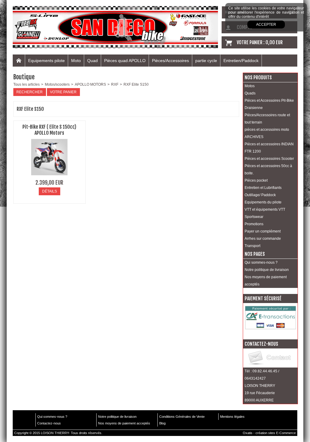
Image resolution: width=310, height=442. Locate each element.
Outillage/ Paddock (260, 195)
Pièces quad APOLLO (125, 60)
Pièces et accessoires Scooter (269, 159)
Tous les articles (26, 84)
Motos (250, 86)
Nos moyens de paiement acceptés (266, 280)
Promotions (254, 224)
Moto (76, 60)
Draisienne (254, 108)
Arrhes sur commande (263, 238)
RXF (114, 84)
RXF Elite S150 (136, 84)
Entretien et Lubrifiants (263, 188)
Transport (252, 246)
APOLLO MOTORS (90, 84)
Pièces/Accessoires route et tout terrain (267, 118)
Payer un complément (263, 231)
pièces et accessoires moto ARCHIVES (267, 133)
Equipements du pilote (263, 202)
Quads (250, 93)
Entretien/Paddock (241, 60)
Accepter (266, 24)
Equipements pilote (46, 60)
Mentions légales (232, 416)
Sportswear (254, 217)
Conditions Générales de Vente (182, 416)
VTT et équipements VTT (265, 209)
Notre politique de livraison (267, 270)
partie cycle (206, 60)
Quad (92, 60)
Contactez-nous (49, 423)
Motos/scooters (57, 84)
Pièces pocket (256, 180)
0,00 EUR (274, 42)
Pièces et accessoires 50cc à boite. (268, 169)
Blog (162, 423)
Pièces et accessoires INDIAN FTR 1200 (269, 147)
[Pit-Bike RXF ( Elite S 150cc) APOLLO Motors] (49, 177)
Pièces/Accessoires (170, 60)
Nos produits (258, 77)
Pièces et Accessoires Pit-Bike (269, 100)
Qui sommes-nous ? (261, 262)
